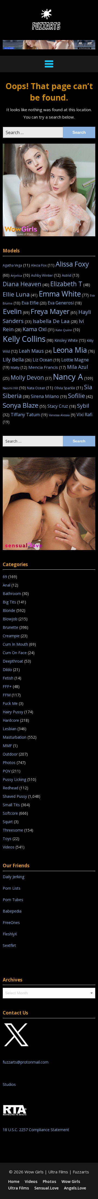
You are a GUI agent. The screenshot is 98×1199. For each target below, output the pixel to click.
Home (13, 1181)
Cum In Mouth (15, 644)
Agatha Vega (16, 265)
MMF (7, 745)
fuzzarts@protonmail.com (25, 1062)
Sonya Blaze (24, 405)
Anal (6, 585)
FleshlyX (10, 934)
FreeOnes (11, 922)
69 (5, 576)
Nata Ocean (40, 388)
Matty (19, 367)
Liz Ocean (46, 360)
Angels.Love (75, 1188)
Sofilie (80, 396)
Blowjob (10, 618)
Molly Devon (31, 377)
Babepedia (12, 911)
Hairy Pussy (13, 711)
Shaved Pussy (15, 796)
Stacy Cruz (61, 406)
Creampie (11, 635)
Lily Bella (17, 359)
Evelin (16, 311)
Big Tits (9, 602)
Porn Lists (11, 888)
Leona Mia (74, 350)
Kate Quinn (68, 330)
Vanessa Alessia (62, 415)
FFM (7, 694)
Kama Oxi (38, 329)
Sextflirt (9, 945)
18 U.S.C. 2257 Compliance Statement (36, 1129)
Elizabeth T (70, 283)
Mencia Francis (47, 367)
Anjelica (20, 275)
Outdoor (10, 754)
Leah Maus (35, 351)
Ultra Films (18, 1188)
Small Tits (11, 804)
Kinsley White (70, 340)
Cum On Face (15, 652)
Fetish (8, 678)
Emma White (64, 294)
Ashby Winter (46, 275)
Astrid (70, 275)
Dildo (7, 669)
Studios (9, 1084)
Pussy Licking (14, 779)
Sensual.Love (46, 1188)
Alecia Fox (42, 265)
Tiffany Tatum (29, 415)
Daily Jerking (14, 876)
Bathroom (12, 593)
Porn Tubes (13, 899)
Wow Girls (71, 1181)
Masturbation (14, 737)
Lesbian (9, 728)
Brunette (10, 627)
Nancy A (73, 376)
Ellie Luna (20, 294)
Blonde (9, 610)
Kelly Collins (28, 338)
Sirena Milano (49, 396)
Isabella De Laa (55, 321)
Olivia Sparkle (68, 388)
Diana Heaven (26, 284)
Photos (9, 762)
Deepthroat (13, 661)
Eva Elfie (34, 303)
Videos (8, 847)
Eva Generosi (65, 303)
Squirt (8, 821)
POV (6, 771)
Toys (7, 838)
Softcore (10, 813)
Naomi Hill (14, 388)
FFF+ (7, 686)
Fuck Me (10, 703)
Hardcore (11, 720)
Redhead (10, 787)
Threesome (13, 830)
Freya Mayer (54, 311)
